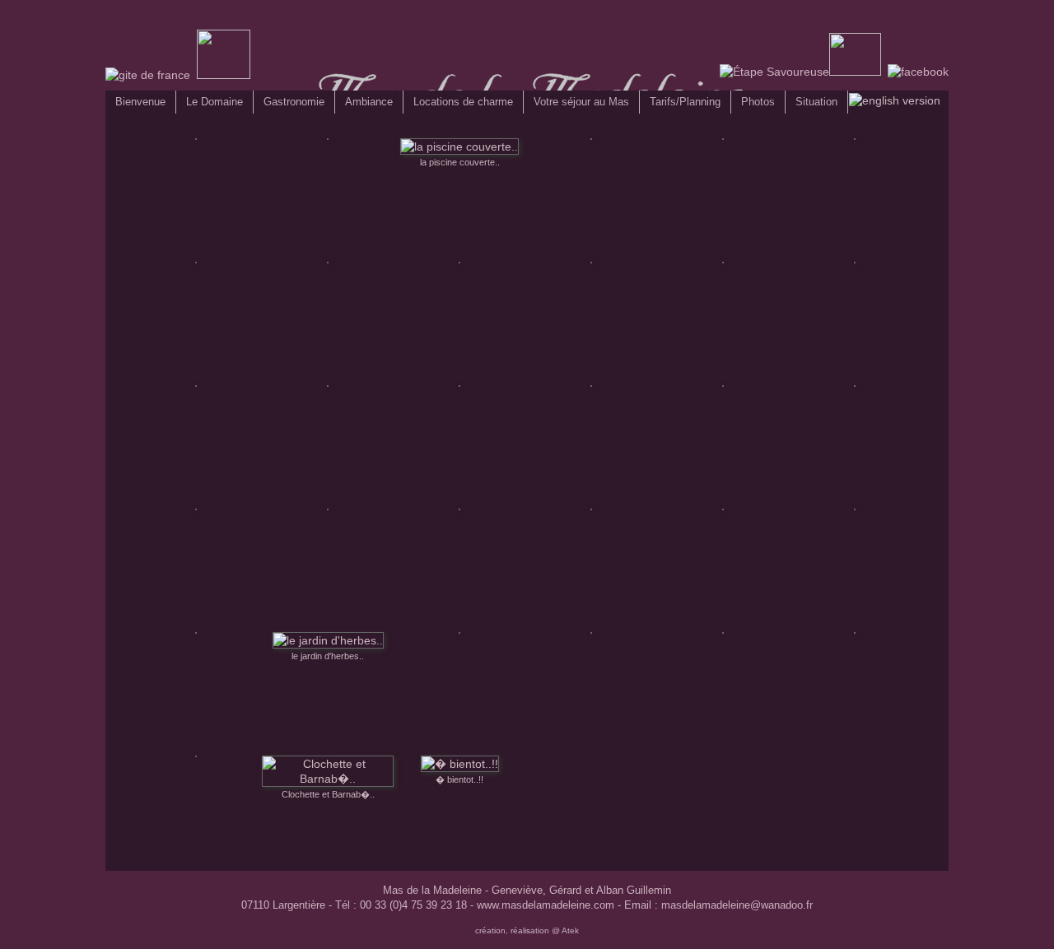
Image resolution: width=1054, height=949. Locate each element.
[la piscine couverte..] (459, 146)
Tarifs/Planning (685, 101)
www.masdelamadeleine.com (545, 905)
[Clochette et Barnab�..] (328, 778)
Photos (758, 101)
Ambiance (369, 101)
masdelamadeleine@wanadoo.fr (737, 905)
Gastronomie (294, 101)
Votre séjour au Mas (581, 101)
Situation (816, 101)
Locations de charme (463, 101)
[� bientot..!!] (460, 763)
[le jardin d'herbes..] (328, 640)
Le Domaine (214, 101)
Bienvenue (140, 101)
